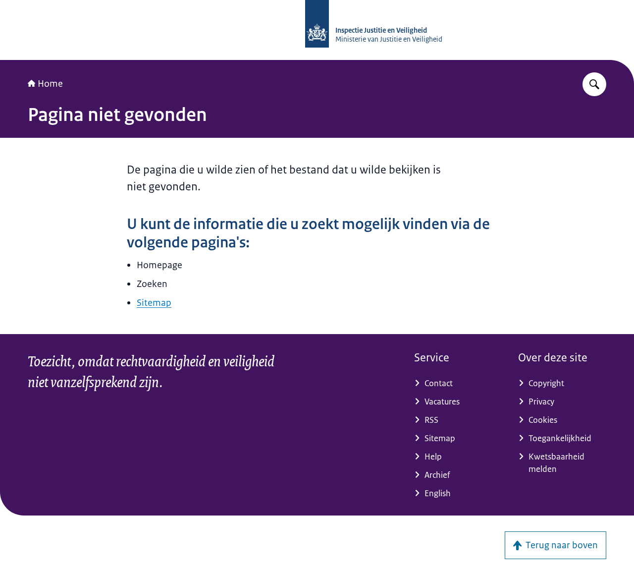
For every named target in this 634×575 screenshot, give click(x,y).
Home (50, 84)
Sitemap (154, 303)
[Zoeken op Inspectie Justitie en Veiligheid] (594, 84)
